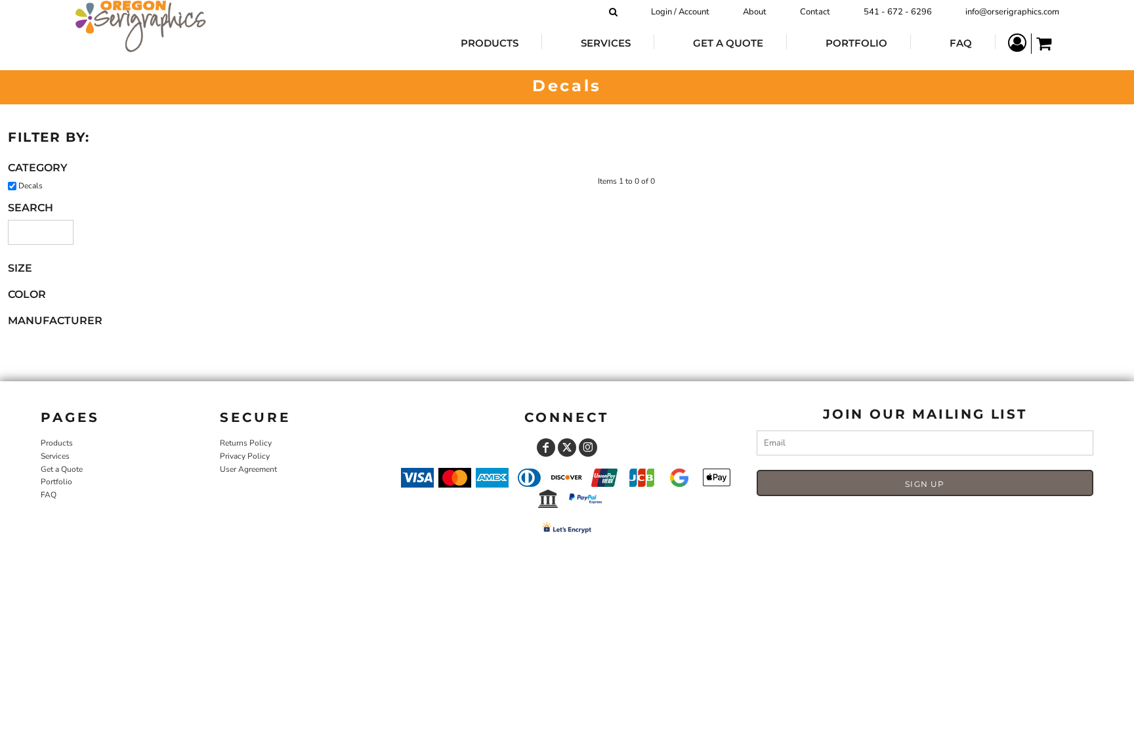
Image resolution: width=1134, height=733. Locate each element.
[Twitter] (567, 447)
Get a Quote (62, 469)
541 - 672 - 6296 (898, 12)
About (754, 12)
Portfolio (56, 481)
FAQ (48, 495)
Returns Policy (246, 443)
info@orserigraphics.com (1012, 12)
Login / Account (680, 12)
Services (55, 456)
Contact (815, 12)
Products (57, 443)
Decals (30, 185)
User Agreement (248, 469)
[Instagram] (588, 447)
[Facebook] (546, 447)
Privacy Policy (245, 456)
